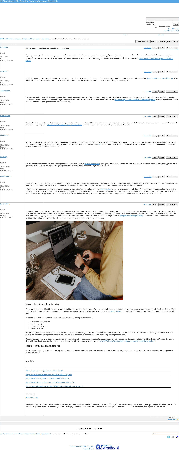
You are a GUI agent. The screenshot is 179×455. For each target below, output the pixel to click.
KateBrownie (5, 116)
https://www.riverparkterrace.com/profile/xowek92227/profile (49, 375)
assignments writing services (131, 216)
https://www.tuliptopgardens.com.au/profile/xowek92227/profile (50, 382)
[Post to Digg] (173, 437)
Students (45, 39)
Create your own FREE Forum (81, 446)
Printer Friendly (172, 41)
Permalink (147, 48)
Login (176, 24)
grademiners (115, 311)
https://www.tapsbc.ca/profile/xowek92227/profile (45, 371)
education (172, 419)
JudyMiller (4, 71)
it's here (102, 144)
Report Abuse (88, 449)
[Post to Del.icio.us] (177, 437)
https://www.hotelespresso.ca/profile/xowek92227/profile (47, 378)
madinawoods (5, 176)
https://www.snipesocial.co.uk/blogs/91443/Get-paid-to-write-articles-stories (55, 386)
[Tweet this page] (169, 437)
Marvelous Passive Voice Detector (160, 78)
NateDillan (4, 47)
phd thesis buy (105, 189)
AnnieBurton (5, 91)
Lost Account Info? (171, 31)
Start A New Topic (142, 41)
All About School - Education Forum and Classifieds (20, 39)
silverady (3, 157)
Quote (161, 48)
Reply (153, 41)
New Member (173, 29)
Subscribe (161, 41)
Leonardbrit (4, 204)
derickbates (4, 135)
